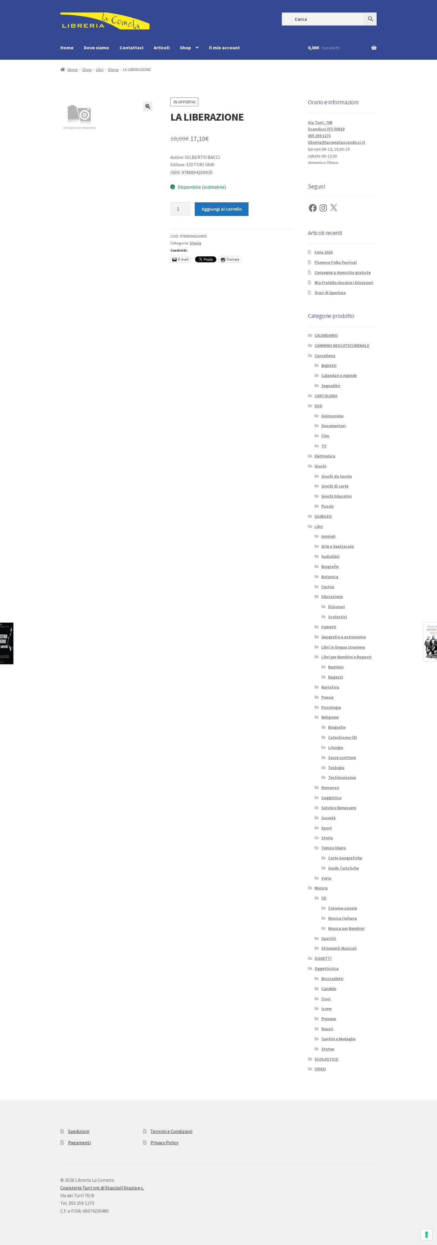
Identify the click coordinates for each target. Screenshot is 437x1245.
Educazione (332, 596)
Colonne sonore (342, 908)
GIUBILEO (323, 516)
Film (325, 435)
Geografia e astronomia (343, 637)
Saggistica (331, 797)
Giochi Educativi (336, 496)
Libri (99, 69)
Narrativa (330, 687)
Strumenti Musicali (339, 948)
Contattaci (131, 48)
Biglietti (329, 365)
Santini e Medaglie (338, 1039)
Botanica (329, 576)
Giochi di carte (334, 486)
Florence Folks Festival (336, 262)
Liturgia (335, 747)
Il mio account (224, 48)
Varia (326, 878)
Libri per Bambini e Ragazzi (346, 656)
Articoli (161, 48)
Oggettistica (327, 968)
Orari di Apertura (330, 292)
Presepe (328, 1018)
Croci (326, 998)
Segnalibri (330, 385)
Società (328, 817)
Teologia (336, 767)
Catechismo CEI (342, 737)
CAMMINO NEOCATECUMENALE (342, 345)
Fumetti (328, 626)
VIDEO (320, 1069)
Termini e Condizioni (171, 1131)
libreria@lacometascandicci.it (336, 142)
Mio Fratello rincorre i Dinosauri (344, 282)
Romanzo (330, 787)
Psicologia (331, 707)
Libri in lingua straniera (343, 647)
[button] (148, 106)
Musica (321, 888)
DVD (318, 405)
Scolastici (337, 616)
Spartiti (328, 938)
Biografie (330, 566)
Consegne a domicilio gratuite (343, 272)
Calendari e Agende (339, 375)
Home (66, 48)
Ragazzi (335, 677)
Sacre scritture (342, 757)
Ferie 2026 (324, 252)
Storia (113, 69)
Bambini (336, 667)
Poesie (327, 697)
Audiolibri (330, 556)
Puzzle (327, 506)
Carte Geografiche (345, 858)
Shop (185, 48)
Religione (330, 717)
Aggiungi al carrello (222, 209)
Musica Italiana (342, 918)
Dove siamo (96, 48)
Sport (326, 828)
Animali (328, 536)
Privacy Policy (164, 1142)
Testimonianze (342, 777)
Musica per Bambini (346, 928)
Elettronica (325, 456)
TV (323, 446)
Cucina (327, 586)
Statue (327, 1049)
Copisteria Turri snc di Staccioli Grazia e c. (102, 1188)
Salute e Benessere (338, 807)
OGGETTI (323, 958)
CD (323, 898)
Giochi (320, 466)
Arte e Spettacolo (337, 546)
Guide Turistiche (343, 868)
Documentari (333, 425)
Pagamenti (79, 1142)
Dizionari (336, 606)
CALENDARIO (326, 335)
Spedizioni (78, 1131)
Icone (326, 1008)
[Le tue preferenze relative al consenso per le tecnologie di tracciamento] (426, 1234)
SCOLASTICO (326, 1059)
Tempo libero (333, 847)
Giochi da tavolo (336, 476)
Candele (328, 988)
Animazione (332, 416)
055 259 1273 (319, 135)
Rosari (327, 1028)
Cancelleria (325, 355)
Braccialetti (332, 978)
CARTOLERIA (326, 395)
